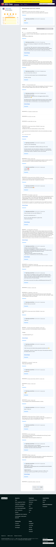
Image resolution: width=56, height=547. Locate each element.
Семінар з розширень (20, 504)
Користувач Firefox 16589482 (33, 311)
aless (29, 158)
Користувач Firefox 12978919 (33, 177)
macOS (30, 504)
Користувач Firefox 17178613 (33, 416)
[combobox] (47, 4)
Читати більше (27, 52)
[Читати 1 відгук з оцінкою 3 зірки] (10, 20)
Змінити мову (45, 538)
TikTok (30, 527)
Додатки (17, 498)
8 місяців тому (33, 84)
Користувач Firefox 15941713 (33, 378)
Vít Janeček (30, 194)
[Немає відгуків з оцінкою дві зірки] (10, 22)
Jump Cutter (8, 8)
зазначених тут (12, 538)
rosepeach (30, 362)
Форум (16, 512)
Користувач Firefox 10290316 (33, 11)
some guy (30, 32)
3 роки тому (42, 327)
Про (16, 500)
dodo (29, 400)
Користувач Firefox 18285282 (33, 327)
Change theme (45, 541)
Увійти (53, 1)
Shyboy (29, 287)
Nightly (44, 500)
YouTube (31, 525)
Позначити (24, 15)
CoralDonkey (30, 264)
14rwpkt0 (30, 111)
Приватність (3, 535)
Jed (29, 84)
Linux (30, 510)
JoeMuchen (30, 292)
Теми (21, 4)
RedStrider (30, 60)
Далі (41, 487)
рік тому (33, 116)
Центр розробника (19, 506)
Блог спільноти (18, 510)
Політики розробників (20, 508)
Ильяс (29, 383)
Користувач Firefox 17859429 (33, 126)
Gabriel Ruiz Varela (31, 481)
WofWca (10, 10)
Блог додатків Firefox (20, 502)
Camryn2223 (30, 229)
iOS (29, 506)
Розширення (16, 4)
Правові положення (18, 535)
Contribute (17, 525)
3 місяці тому (34, 32)
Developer (17, 527)
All (29, 512)
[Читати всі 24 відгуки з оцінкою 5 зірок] (10, 17)
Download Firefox (33, 500)
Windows (31, 502)
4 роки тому (42, 443)
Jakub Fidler (30, 121)
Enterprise (45, 506)
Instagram (31, 523)
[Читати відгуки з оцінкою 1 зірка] (10, 23)
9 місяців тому (35, 111)
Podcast (31, 531)
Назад (34, 487)
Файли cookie (10, 535)
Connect (17, 523)
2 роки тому (42, 11)
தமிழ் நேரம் (30, 116)
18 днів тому (42, 42)
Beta (44, 502)
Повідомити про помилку (21, 514)
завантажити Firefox (36, 1)
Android (30, 508)
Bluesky (30, 529)
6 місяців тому (35, 60)
